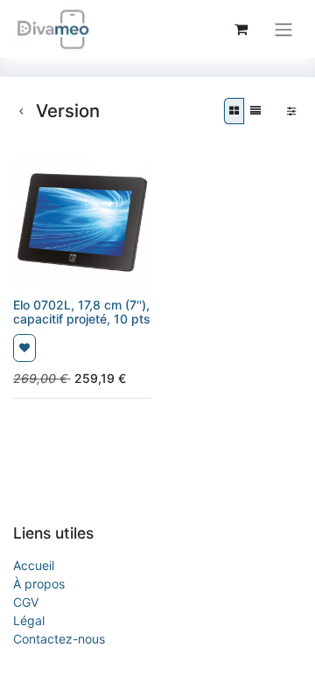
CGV (25, 602)
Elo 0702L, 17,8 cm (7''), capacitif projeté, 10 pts (81, 312)
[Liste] (255, 111)
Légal (29, 620)
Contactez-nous (59, 638)
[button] (24, 348)
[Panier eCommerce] (240, 28)
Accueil (33, 565)
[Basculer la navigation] (283, 29)
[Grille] (234, 111)
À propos (39, 583)
